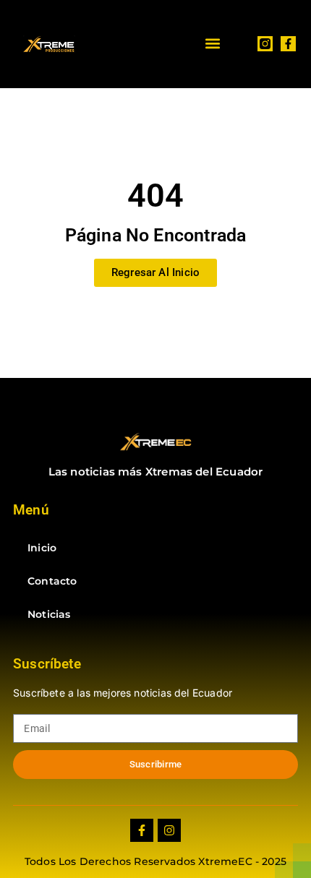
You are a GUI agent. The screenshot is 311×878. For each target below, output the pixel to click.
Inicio (41, 547)
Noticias (48, 614)
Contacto (52, 581)
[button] (212, 44)
